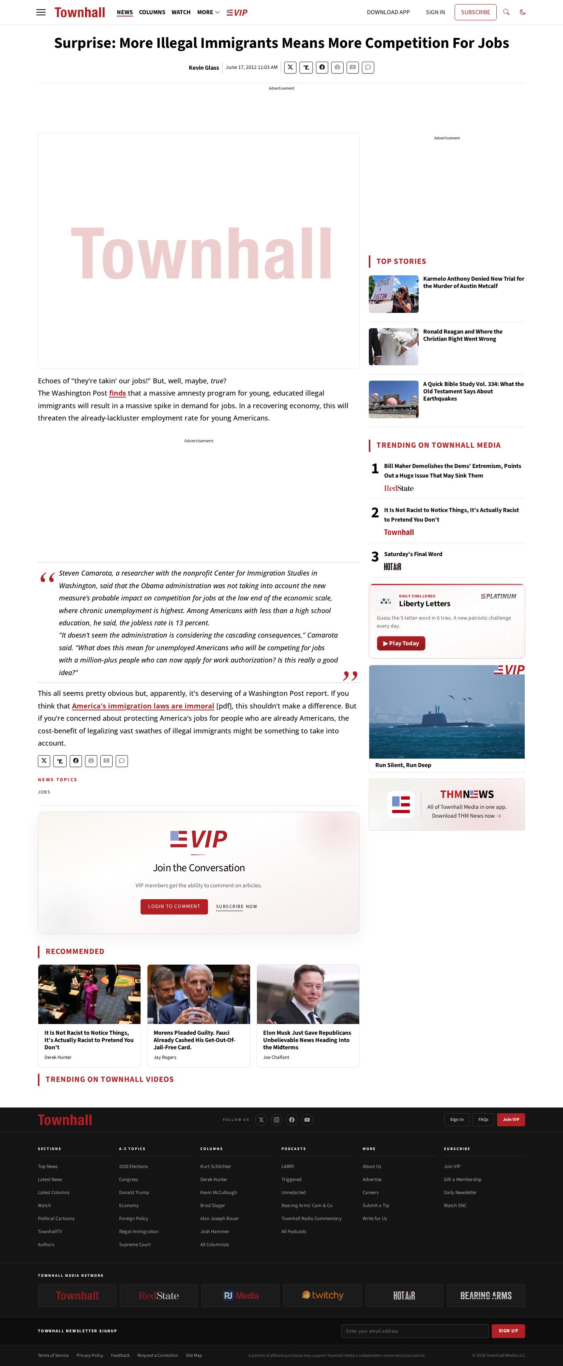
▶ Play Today (401, 643)
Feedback (120, 1355)
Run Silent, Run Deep (403, 765)
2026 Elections (133, 1166)
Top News (47, 1166)
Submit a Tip (376, 1205)
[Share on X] (290, 68)
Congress (128, 1179)
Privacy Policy (90, 1355)
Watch (44, 1205)
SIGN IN (435, 12)
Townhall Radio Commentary (312, 1218)
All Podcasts (294, 1231)
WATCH (181, 12)
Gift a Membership (462, 1179)
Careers (370, 1192)
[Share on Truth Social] (306, 68)
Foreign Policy (133, 1218)
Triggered (291, 1179)
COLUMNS (152, 12)
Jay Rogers (165, 1057)
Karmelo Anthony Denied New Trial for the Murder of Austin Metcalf (473, 282)
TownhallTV (50, 1231)
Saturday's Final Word (413, 554)
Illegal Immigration (139, 1231)
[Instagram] (276, 1120)
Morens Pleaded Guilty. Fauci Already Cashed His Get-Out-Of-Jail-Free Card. (194, 1040)
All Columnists (214, 1244)
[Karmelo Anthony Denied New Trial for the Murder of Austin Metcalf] (394, 294)
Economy (129, 1205)
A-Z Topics (132, 1149)
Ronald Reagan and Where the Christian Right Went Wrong (462, 335)
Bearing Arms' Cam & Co (307, 1205)
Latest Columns (53, 1192)
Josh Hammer (214, 1231)
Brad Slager (212, 1205)
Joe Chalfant (276, 1057)
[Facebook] (292, 1120)
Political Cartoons (56, 1218)
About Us (372, 1166)
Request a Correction (157, 1355)
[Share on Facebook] (322, 68)
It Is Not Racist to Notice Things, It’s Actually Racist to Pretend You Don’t (89, 1040)
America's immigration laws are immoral (143, 705)
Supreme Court (135, 1244)
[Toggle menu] (41, 12)
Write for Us (375, 1218)
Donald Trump (134, 1192)
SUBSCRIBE (475, 12)
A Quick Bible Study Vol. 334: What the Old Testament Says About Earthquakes (473, 392)
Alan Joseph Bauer (219, 1218)
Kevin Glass (204, 68)
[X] (261, 1120)
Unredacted (294, 1192)
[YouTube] (307, 1120)
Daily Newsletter (460, 1192)
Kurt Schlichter (215, 1166)
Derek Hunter (58, 1057)
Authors (46, 1244)
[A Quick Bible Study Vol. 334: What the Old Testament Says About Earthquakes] (394, 399)
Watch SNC (455, 1205)
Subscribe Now (236, 906)
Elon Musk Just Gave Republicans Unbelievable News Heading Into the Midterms (307, 1040)
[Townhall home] (65, 1119)
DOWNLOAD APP (388, 12)
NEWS (125, 12)
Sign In (457, 1119)
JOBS (44, 792)
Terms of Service (53, 1355)
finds (117, 393)
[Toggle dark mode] (523, 12)
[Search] (506, 12)
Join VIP (511, 1119)
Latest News (50, 1179)
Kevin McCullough (218, 1192)
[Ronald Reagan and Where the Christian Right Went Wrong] (394, 347)
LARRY (288, 1166)
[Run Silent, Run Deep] (447, 711)
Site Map (194, 1355)
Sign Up (509, 1330)
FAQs (483, 1119)
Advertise (372, 1179)
